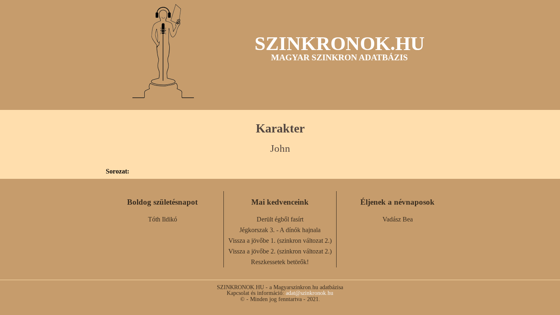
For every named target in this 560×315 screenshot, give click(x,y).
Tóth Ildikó (162, 219)
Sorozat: (117, 171)
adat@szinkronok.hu (309, 293)
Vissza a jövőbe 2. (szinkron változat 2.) (280, 251)
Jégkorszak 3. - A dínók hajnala (280, 229)
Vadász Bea (397, 219)
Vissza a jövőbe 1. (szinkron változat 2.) (280, 240)
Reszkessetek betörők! (280, 261)
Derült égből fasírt (280, 219)
